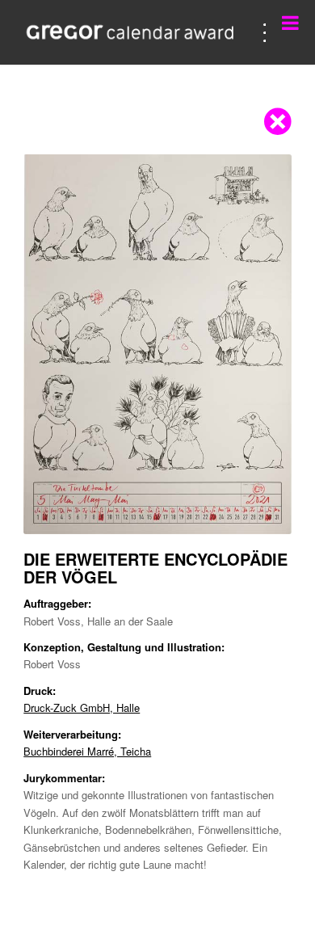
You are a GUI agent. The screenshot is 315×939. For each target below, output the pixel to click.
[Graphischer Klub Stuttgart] (130, 32)
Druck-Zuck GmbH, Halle (81, 707)
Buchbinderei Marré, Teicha (87, 751)
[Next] (255, 344)
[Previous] (60, 344)
